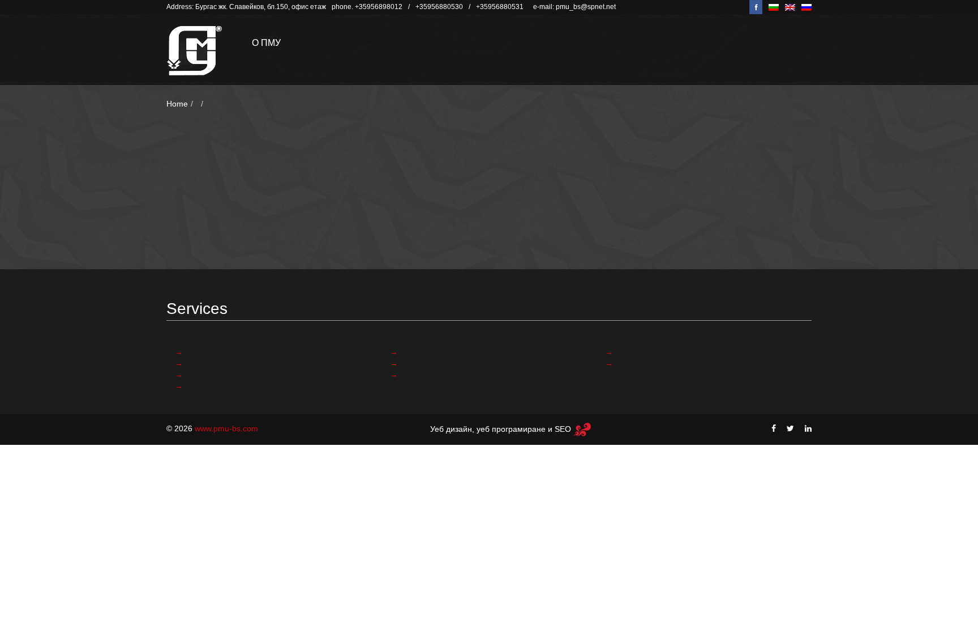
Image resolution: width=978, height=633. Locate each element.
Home (177, 103)
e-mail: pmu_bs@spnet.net (574, 7)
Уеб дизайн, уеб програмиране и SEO (501, 429)
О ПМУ (266, 43)
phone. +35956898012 (367, 7)
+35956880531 (500, 7)
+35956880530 (439, 7)
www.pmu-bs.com (226, 428)
